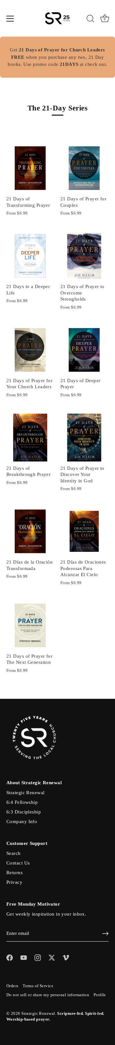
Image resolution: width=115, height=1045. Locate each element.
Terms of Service (38, 986)
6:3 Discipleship (23, 811)
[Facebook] (9, 957)
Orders (12, 986)
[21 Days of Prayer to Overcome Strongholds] (84, 256)
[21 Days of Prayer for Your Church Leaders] (30, 350)
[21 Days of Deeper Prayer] (84, 350)
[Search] (90, 20)
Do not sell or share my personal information (47, 995)
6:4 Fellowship (22, 802)
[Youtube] (23, 957)
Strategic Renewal (25, 792)
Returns (14, 872)
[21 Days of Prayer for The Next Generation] (30, 625)
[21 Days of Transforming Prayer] (30, 168)
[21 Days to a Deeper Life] (30, 256)
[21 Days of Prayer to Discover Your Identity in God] (84, 437)
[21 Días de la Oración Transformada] (30, 531)
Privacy (14, 882)
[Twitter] (52, 957)
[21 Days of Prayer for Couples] (84, 168)
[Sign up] (105, 933)
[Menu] (10, 19)
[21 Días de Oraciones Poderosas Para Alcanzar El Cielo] (84, 531)
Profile (100, 995)
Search (13, 853)
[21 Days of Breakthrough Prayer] (30, 437)
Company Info (21, 821)
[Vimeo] (66, 957)
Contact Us (18, 862)
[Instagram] (37, 957)
